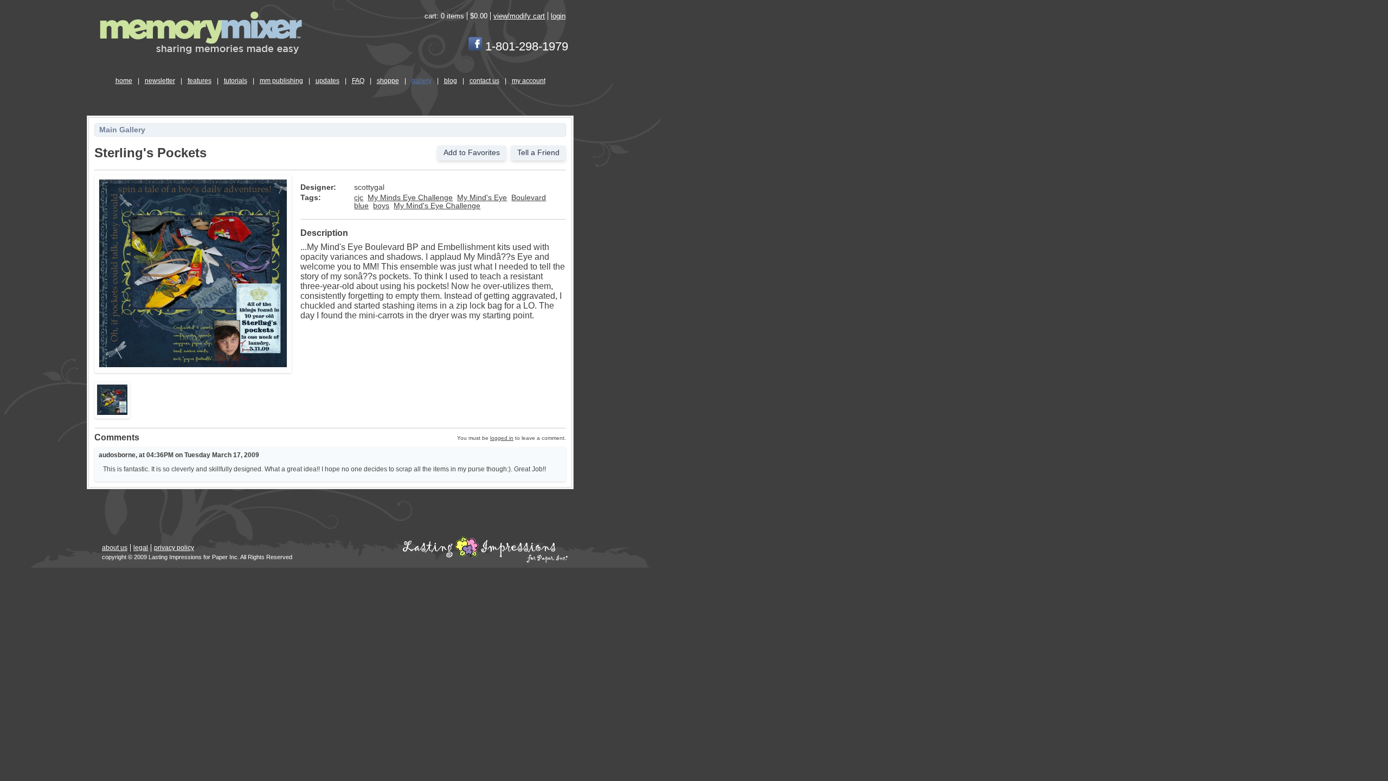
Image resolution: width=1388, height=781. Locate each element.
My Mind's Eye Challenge (437, 206)
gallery (422, 81)
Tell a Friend (538, 153)
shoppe (388, 81)
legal (140, 548)
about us (114, 548)
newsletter (160, 81)
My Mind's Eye (482, 198)
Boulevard (528, 198)
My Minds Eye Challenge (410, 198)
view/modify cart (519, 16)
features (199, 81)
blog (450, 81)
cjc (358, 198)
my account (528, 81)
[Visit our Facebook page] (475, 46)
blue (361, 206)
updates (327, 81)
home (123, 81)
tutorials (235, 81)
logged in (501, 438)
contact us (484, 81)
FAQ (358, 81)
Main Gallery (122, 130)
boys (381, 206)
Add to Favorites (472, 153)
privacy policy (174, 548)
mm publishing (281, 81)
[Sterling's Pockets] (193, 365)
